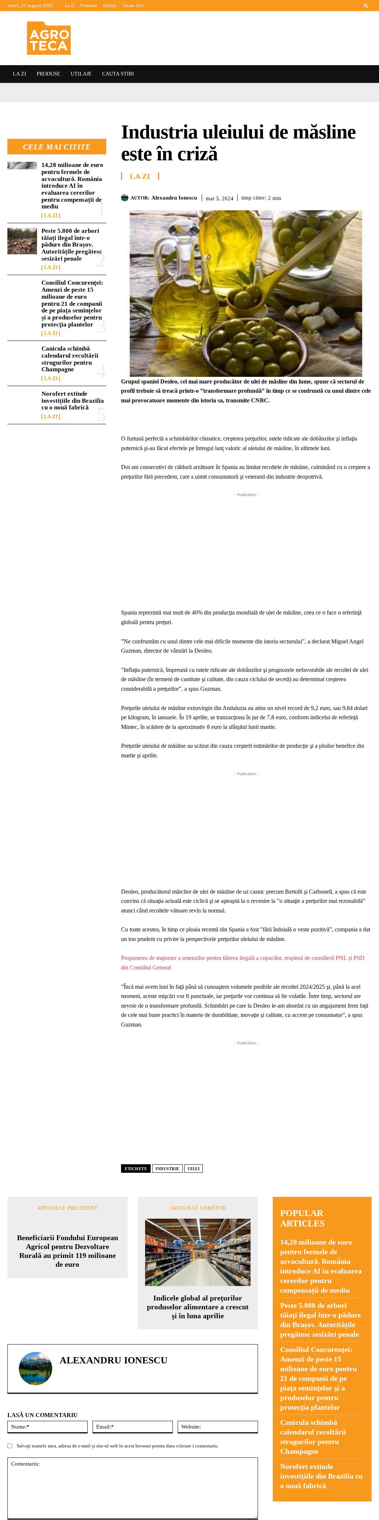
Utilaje (110, 5)
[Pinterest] (330, 196)
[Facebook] (296, 196)
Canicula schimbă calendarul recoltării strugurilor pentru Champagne (69, 359)
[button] (366, 5)
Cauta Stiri (133, 5)
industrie (167, 1168)
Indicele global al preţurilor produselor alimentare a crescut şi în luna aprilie (198, 1307)
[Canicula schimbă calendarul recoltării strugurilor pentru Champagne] (22, 358)
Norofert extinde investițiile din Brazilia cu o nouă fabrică (72, 400)
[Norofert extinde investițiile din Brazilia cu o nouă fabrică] (22, 404)
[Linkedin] (364, 196)
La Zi (69, 5)
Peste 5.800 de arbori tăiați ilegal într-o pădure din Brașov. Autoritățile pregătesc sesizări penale (71, 244)
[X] (313, 196)
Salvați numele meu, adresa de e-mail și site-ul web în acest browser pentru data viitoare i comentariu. (118, 1457)
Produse (88, 5)
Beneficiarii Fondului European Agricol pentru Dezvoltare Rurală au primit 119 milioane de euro (67, 1314)
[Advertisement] (246, 550)
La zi (50, 215)
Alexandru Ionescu (174, 198)
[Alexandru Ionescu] (126, 197)
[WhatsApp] (347, 196)
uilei (194, 1168)
